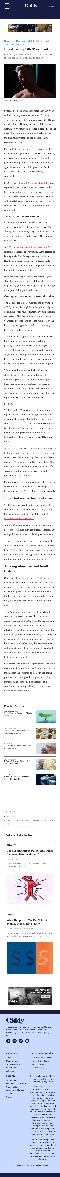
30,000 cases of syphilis (36, 182)
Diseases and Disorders (14, 41)
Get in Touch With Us (41, 1057)
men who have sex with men (36, 452)
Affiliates (10, 1071)
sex (27, 821)
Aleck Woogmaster (16, 100)
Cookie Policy (38, 1068)
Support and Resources (14, 44)
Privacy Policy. (47, 1082)
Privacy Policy (38, 1064)
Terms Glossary (13, 1064)
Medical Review (13, 1061)
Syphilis (44, 41)
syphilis (20, 821)
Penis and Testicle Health (11, 711)
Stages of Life (12, 1087)
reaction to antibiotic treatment (31, 247)
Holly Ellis (14, 859)
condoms (35, 821)
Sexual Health (12, 1080)
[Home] (31, 6)
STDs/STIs (33, 41)
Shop (8, 1097)
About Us (10, 1057)
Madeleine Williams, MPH (21, 928)
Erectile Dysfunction (10, 728)
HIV (44, 821)
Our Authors (11, 1068)
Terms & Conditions (40, 1061)
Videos (9, 1093)
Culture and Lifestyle (15, 1090)
